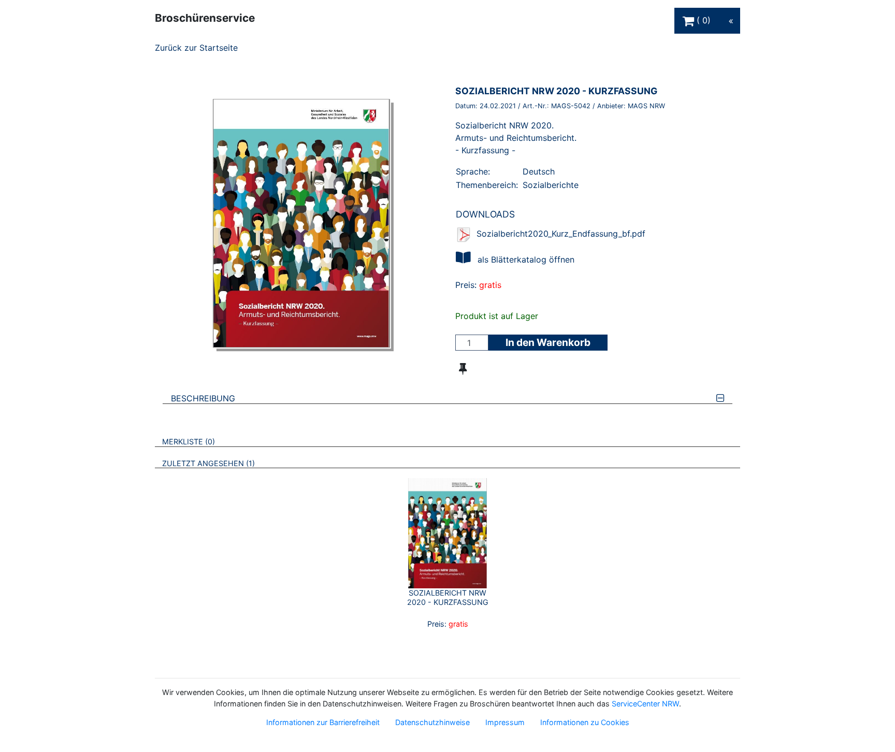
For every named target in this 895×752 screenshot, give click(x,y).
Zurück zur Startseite (196, 47)
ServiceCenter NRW (645, 703)
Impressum (505, 722)
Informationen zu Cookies (584, 722)
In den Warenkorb (548, 342)
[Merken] (462, 368)
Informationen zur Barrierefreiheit (323, 722)
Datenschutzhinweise (432, 722)
